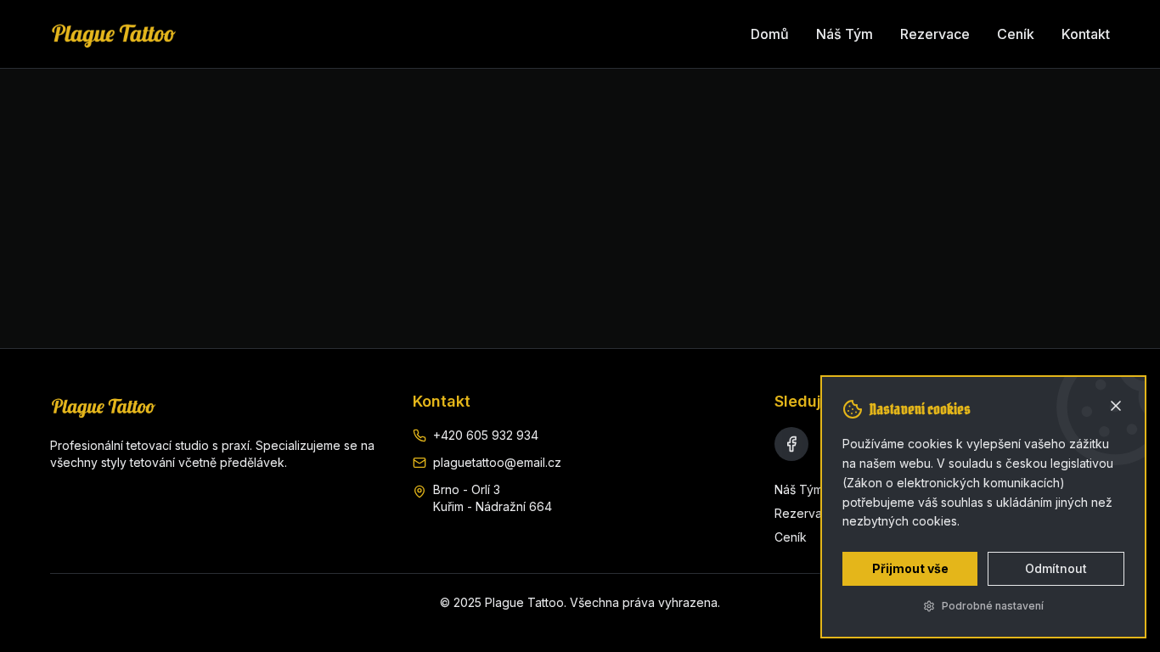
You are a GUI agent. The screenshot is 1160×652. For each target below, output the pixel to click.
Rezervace (935, 33)
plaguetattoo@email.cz (497, 462)
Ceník (1015, 33)
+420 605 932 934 (485, 435)
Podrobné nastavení (993, 605)
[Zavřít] (1115, 405)
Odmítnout (1056, 568)
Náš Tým (844, 33)
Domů (770, 33)
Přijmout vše (910, 568)
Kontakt (1085, 33)
